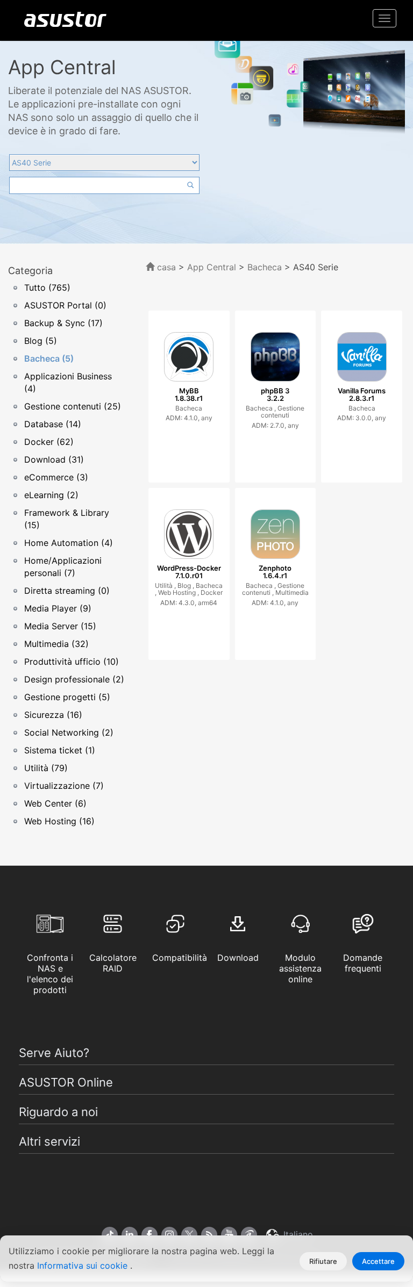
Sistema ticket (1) (59, 750)
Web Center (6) (55, 803)
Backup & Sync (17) (63, 323)
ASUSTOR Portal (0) (65, 305)
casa (165, 267)
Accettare (378, 1261)
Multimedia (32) (56, 643)
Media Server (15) (60, 626)
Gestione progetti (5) (67, 697)
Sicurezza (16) (53, 714)
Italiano (297, 1234)
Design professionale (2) (74, 679)
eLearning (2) (51, 495)
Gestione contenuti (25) (72, 406)
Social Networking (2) (68, 732)
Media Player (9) (57, 608)
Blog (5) (40, 340)
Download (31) (54, 459)
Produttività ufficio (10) (71, 661)
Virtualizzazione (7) (64, 785)
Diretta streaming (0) (67, 590)
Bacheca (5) (49, 358)
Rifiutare (323, 1261)
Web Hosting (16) (59, 821)
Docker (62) (49, 441)
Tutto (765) (47, 287)
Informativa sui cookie (83, 1265)
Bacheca (265, 267)
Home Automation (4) (68, 542)
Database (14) (52, 424)
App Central (211, 267)
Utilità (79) (46, 768)
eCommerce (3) (56, 477)
